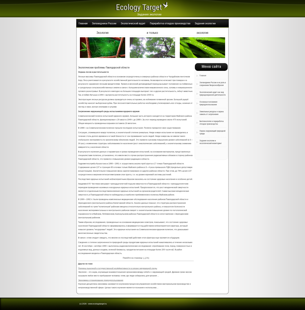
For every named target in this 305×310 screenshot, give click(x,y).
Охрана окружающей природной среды (212, 132)
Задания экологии (205, 23)
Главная (83, 23)
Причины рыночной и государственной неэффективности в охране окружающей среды (117, 268)
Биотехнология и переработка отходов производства (212, 122)
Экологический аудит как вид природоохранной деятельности (213, 93)
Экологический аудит (133, 23)
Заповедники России (104, 23)
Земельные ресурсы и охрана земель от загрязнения (212, 112)
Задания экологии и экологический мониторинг (211, 142)
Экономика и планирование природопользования (100, 280)
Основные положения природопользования (208, 103)
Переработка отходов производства (170, 23)
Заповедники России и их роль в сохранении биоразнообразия (213, 83)
